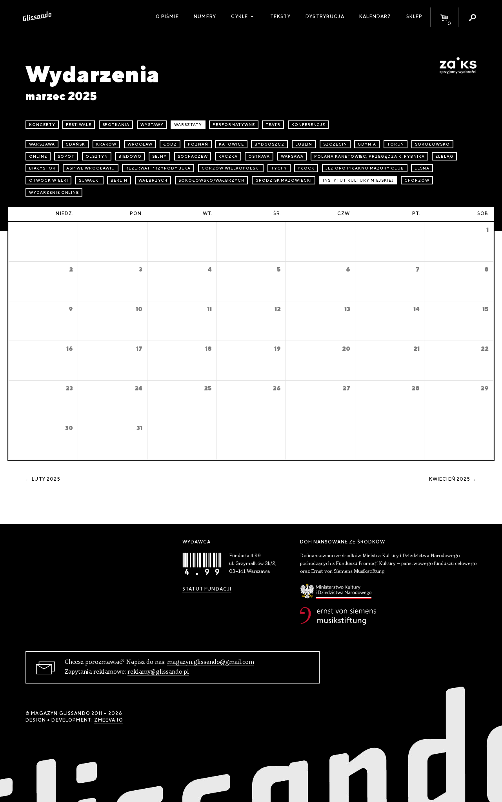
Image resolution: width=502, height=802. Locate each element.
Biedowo (130, 156)
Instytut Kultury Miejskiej (358, 180)
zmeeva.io (108, 720)
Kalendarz (375, 16)
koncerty (42, 124)
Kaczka (228, 156)
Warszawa (42, 144)
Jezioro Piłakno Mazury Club (365, 168)
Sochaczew (193, 156)
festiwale (78, 124)
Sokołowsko (432, 144)
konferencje (308, 124)
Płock (306, 168)
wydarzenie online (54, 192)
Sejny (159, 156)
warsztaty (188, 124)
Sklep (414, 16)
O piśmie (167, 16)
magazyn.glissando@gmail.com (210, 662)
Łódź (170, 144)
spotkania (116, 124)
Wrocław (140, 144)
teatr (273, 124)
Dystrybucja (325, 16)
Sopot (66, 156)
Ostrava (259, 156)
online (38, 156)
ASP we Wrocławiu (90, 168)
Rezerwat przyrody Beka (158, 168)
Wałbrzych (153, 180)
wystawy (152, 124)
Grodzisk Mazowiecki (283, 180)
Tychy (279, 168)
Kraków (106, 144)
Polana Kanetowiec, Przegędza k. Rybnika (369, 156)
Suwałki (89, 180)
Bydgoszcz (269, 144)
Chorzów (416, 180)
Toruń (395, 144)
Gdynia (367, 144)
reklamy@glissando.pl (158, 672)
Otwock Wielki (48, 180)
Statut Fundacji (206, 589)
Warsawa (292, 156)
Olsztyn (96, 156)
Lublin (304, 144)
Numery (205, 16)
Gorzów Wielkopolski (231, 168)
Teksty (280, 16)
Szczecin (335, 144)
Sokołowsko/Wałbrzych (211, 180)
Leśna (422, 168)
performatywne (234, 124)
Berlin (119, 180)
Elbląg (444, 156)
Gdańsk (75, 144)
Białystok (42, 168)
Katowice (231, 144)
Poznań (198, 144)
